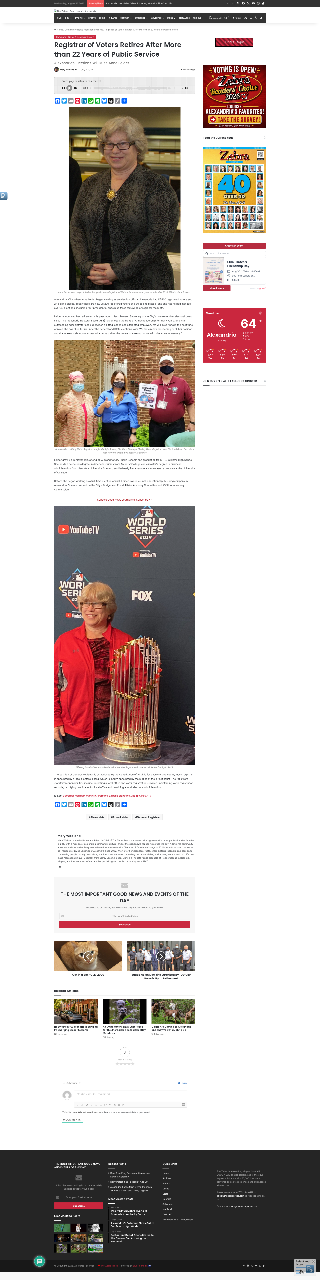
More (170, 18)
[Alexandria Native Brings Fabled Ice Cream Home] (95, 1238)
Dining (102, 18)
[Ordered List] (96, 1105)
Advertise (156, 18)
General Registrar (148, 817)
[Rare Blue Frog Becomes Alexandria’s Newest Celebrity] (62, 1228)
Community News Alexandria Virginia (84, 29)
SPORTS (92, 18)
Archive (197, 18)
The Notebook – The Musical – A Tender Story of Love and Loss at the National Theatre (152, 3)
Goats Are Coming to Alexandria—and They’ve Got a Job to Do (173, 1028)
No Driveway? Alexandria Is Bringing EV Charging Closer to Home (76, 1028)
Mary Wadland (67, 69)
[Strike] (91, 1105)
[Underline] (86, 1105)
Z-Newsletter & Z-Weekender (178, 1219)
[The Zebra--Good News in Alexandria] (75, 11)
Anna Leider (120, 817)
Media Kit (167, 1209)
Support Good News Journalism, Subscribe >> (124, 499)
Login (183, 1083)
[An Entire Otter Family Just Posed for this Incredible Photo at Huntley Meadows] (124, 1011)
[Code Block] (110, 1105)
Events (78, 18)
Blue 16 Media (140, 1265)
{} (119, 1104)
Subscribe (140, 18)
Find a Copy (234, 42)
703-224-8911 (245, 1192)
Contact (124, 18)
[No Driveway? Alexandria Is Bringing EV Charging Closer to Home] (76, 1011)
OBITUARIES (184, 18)
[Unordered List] (100, 1105)
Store (165, 1193)
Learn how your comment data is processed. (127, 1112)
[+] (124, 1104)
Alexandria (97, 817)
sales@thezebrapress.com (230, 1195)
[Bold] (77, 1105)
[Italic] (82, 1105)
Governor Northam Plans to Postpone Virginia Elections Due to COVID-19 (107, 795)
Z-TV (67, 18)
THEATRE (113, 18)
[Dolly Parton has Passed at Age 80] (78, 1228)
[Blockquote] (105, 1105)
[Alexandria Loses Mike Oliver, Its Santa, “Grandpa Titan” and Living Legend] (95, 1228)
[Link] (114, 1105)
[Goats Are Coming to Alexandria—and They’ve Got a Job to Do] (173, 1011)
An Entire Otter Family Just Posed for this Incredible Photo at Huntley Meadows (124, 1030)
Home (59, 18)
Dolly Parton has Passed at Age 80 (129, 1181)
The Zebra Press (109, 1265)
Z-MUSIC (167, 1214)
